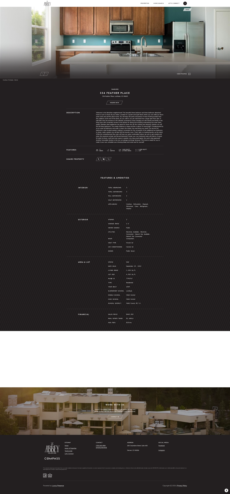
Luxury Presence (58, 486)
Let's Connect (173, 3)
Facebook (161, 445)
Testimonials (68, 451)
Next (46, 74)
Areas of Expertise (70, 448)
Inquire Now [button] (114, 102)
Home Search (159, 3)
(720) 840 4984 (101, 445)
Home (66, 445)
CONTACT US (115, 417)
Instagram (161, 450)
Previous (42, 74)
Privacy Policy (182, 486)
